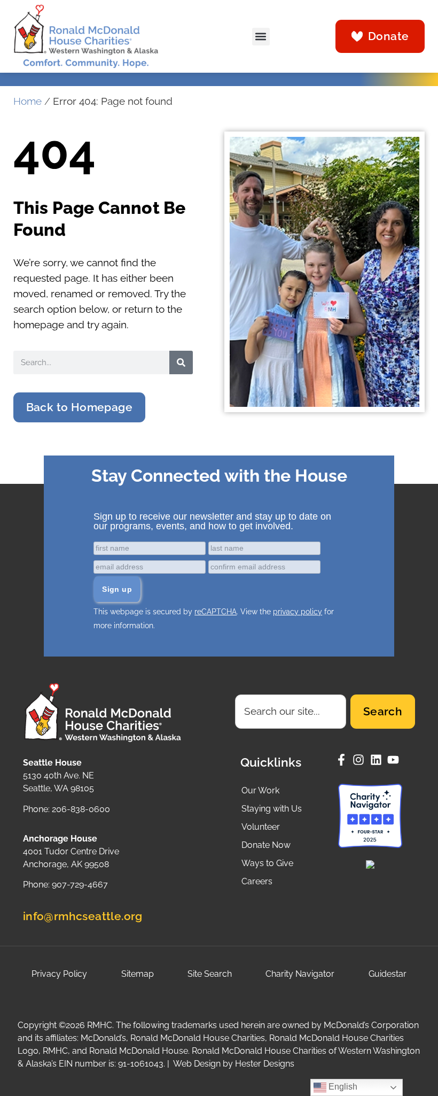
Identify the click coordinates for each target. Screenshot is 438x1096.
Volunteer (260, 827)
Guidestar (387, 974)
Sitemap (137, 974)
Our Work (260, 790)
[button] (261, 36)
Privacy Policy (59, 974)
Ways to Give (267, 863)
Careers (256, 881)
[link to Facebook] (344, 760)
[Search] (181, 362)
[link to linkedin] (379, 760)
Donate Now (266, 845)
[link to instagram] (361, 760)
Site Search (209, 974)
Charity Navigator (299, 974)
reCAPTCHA (215, 611)
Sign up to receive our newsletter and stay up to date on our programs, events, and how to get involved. (212, 521)
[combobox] (290, 711)
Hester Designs (264, 1064)
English (341, 1086)
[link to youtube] (396, 760)
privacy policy (297, 611)
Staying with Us (271, 809)
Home (27, 101)
